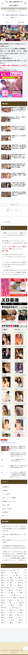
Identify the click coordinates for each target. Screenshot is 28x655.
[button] (25, 222)
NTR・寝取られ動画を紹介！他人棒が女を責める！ (14, 3)
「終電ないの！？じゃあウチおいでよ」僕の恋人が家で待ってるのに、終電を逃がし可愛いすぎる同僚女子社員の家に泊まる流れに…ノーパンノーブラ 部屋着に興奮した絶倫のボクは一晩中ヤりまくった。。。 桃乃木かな (14, 556)
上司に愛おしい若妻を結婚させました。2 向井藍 (14, 535)
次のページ (14, 204)
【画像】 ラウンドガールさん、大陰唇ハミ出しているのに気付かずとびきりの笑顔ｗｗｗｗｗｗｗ (14, 235)
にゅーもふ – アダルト (10, 227)
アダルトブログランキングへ (8, 442)
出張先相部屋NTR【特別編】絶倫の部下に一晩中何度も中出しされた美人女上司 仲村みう (14, 547)
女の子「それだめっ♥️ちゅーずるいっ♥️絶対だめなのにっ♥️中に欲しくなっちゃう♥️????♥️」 (14, 249)
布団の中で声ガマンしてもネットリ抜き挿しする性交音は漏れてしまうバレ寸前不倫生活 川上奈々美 (14, 528)
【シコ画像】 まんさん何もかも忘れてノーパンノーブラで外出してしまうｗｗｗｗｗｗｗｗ (14, 256)
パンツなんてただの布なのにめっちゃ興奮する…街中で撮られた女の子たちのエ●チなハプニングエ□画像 (14, 264)
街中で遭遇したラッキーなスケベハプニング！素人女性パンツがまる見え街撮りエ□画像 (14, 242)
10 (16, 210)
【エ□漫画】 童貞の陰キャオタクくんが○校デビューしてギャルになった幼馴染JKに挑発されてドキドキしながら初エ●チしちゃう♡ (14, 272)
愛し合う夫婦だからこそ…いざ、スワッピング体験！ (14, 541)
